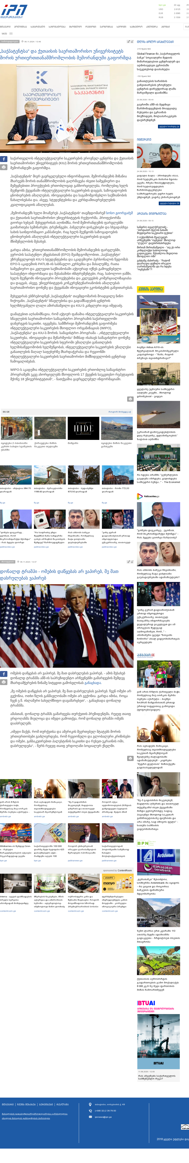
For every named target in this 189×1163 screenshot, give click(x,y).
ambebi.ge (5, 816)
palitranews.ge (75, 860)
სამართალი (38, 26)
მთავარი (5, 26)
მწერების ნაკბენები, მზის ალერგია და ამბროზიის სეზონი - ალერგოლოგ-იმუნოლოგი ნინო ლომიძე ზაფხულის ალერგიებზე (49, 903)
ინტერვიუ (144, 139)
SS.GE (6, 412)
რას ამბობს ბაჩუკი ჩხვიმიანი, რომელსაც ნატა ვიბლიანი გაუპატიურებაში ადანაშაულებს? (81, 539)
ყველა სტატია (168, 203)
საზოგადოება (57, 26)
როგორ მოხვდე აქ (120, 412)
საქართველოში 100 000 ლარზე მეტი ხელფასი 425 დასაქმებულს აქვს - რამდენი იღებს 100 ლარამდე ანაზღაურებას (49, 853)
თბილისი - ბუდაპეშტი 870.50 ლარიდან (80, 490)
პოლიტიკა (20, 26)
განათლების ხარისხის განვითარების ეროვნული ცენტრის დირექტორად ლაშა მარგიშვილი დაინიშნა (156, 87)
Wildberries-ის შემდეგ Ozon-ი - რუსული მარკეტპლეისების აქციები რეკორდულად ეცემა (15, 851)
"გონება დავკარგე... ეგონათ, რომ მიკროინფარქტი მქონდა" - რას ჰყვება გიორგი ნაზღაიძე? (15, 539)
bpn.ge (162, 5)
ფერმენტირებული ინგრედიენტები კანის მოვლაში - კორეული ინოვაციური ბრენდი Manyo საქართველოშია (115, 903)
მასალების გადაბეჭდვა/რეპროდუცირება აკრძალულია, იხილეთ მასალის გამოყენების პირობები (35, 1116)
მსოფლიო (75, 26)
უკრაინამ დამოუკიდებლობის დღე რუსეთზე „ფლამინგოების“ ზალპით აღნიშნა (157, 436)
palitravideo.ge (7, 547)
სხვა (4, 33)
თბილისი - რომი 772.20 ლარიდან (115, 490)
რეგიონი (90, 26)
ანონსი (165, 26)
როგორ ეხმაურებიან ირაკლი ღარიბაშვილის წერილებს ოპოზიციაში (82, 849)
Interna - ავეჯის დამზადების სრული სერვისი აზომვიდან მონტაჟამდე (16, 900)
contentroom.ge (8, 911)
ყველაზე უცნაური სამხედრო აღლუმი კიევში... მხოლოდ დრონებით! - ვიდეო (155, 393)
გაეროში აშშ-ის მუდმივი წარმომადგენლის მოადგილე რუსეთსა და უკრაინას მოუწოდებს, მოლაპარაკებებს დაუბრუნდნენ (157, 112)
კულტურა (152, 26)
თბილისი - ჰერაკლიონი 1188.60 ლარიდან (48, 490)
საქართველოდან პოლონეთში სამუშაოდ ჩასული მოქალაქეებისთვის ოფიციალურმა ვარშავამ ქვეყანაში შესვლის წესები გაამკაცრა (117, 856)
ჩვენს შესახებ (26, 1104)
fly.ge (2, 502)
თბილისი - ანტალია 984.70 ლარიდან (15, 490)
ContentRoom (125, 870)
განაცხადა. (93, 683)
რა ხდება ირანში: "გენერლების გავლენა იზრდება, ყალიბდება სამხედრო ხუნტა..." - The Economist (158, 478)
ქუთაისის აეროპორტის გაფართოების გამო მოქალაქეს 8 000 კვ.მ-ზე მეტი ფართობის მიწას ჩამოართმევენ (158, 984)
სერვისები (46, 1104)
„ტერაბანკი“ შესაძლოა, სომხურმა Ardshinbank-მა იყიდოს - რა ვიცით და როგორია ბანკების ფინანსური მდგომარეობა (158, 886)
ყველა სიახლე (167, 126)
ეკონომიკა (106, 26)
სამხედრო (136, 26)
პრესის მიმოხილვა (151, 213)
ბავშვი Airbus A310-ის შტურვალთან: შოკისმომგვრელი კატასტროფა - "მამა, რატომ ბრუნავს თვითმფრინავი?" (158, 353)
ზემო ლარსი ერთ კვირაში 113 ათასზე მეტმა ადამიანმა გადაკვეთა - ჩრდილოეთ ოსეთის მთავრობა (158, 936)
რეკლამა (62, 1104)
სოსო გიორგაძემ (119, 213)
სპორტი (121, 26)
